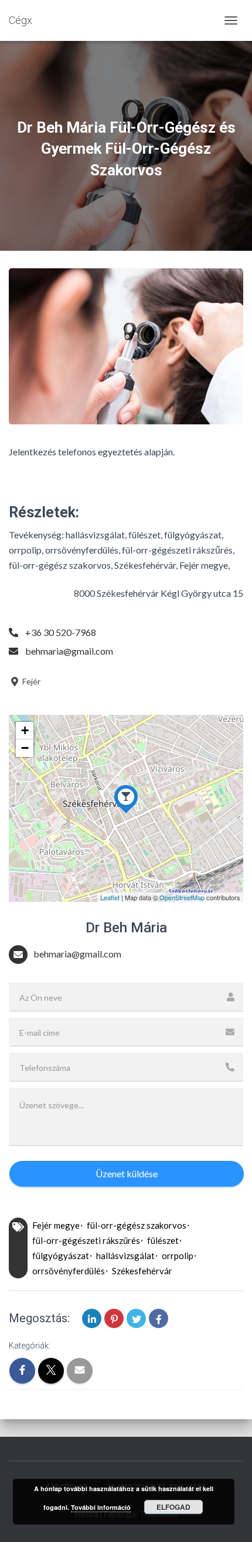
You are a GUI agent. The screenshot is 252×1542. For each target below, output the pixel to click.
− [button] (25, 748)
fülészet (163, 1240)
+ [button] (25, 730)
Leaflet (110, 897)
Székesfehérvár (142, 1271)
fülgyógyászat (60, 1255)
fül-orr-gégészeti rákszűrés (86, 1240)
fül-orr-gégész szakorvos (136, 1225)
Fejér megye (56, 1225)
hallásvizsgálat (125, 1255)
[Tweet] (136, 1318)
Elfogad (173, 1507)
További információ (101, 1507)
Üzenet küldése (127, 1173)
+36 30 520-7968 (60, 632)
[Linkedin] (91, 1318)
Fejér (30, 681)
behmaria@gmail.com (69, 650)
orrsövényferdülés (68, 1271)
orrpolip (177, 1255)
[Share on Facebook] (158, 1318)
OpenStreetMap (182, 897)
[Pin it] (114, 1318)
